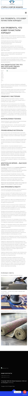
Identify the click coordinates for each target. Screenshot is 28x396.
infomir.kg (10, 382)
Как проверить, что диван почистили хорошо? (12, 275)
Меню (26, 12)
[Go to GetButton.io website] (25, 394)
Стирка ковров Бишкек (12, 7)
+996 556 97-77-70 (5, 377)
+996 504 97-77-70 (5, 375)
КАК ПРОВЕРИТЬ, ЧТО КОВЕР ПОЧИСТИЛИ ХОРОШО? (13, 311)
